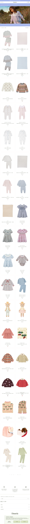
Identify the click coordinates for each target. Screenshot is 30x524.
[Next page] (20, 475)
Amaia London (22, 270)
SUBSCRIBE (28, 498)
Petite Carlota (7, 245)
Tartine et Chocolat (7, 122)
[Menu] (1, 2)
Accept (17, 521)
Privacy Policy (20, 519)
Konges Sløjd (8, 367)
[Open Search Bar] (2, 2)
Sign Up (11, 0)
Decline (24, 521)
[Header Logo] (15, 2)
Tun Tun (7, 319)
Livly (7, 48)
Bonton (8, 97)
